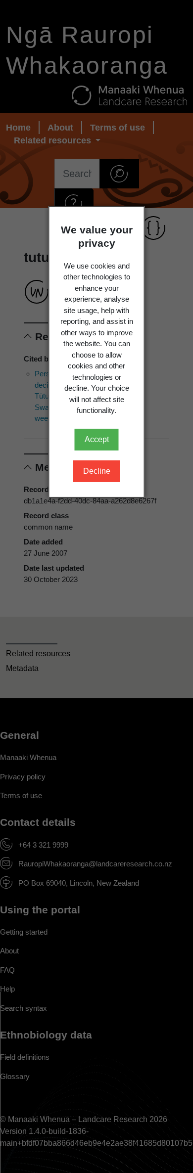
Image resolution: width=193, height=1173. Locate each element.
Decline (96, 471)
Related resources (38, 653)
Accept (97, 439)
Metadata (22, 668)
